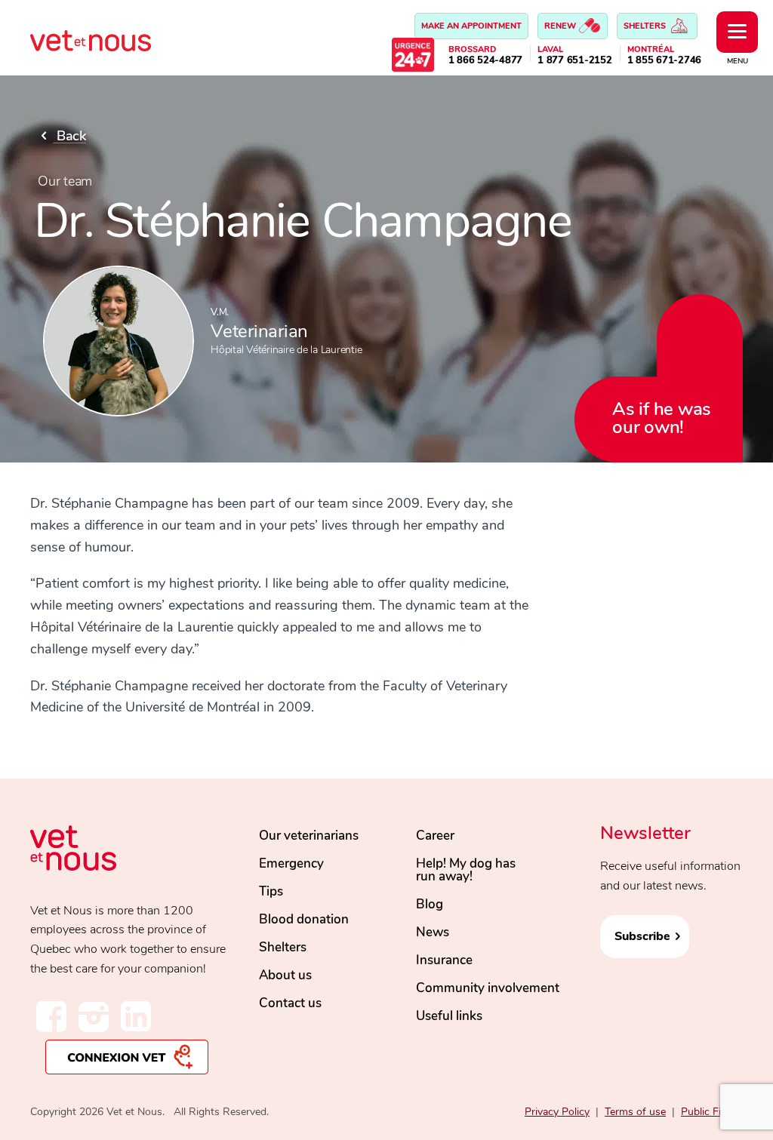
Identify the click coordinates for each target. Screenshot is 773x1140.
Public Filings (712, 1112)
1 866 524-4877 (485, 61)
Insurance (444, 960)
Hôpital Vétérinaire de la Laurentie (286, 350)
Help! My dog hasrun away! (466, 870)
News (432, 932)
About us (285, 975)
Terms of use (635, 1112)
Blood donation (304, 919)
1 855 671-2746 (664, 61)
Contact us (290, 1003)
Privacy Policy (557, 1112)
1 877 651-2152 (574, 61)
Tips (271, 891)
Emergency (291, 863)
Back (69, 136)
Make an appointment (471, 26)
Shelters (646, 26)
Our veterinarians (309, 835)
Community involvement (487, 988)
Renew (561, 26)
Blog (429, 904)
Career (435, 835)
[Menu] (737, 32)
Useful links (449, 1015)
